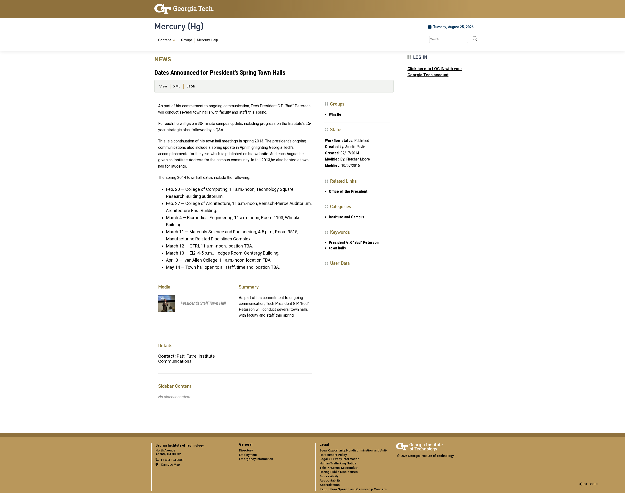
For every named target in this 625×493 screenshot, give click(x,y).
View (163, 86)
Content (164, 40)
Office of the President (348, 191)
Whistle (335, 114)
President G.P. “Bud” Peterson (354, 242)
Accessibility (329, 476)
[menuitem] (187, 40)
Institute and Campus (346, 217)
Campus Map (170, 464)
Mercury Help (207, 40)
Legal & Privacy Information (339, 459)
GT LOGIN (590, 484)
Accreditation (330, 485)
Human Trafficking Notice (338, 463)
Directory (246, 450)
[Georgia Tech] (191, 9)
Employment (248, 455)
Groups (187, 40)
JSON (191, 86)
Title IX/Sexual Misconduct (339, 468)
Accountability (330, 480)
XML (176, 86)
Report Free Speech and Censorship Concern (353, 489)
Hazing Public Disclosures (339, 472)
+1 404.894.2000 (172, 460)
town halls (337, 248)
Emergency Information (256, 459)
